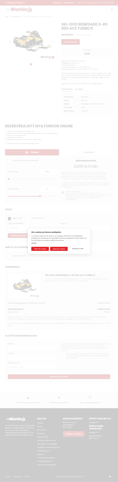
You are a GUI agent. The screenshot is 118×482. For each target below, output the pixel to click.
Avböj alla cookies (59, 249)
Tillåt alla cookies (40, 249)
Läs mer (33, 243)
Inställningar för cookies (78, 248)
